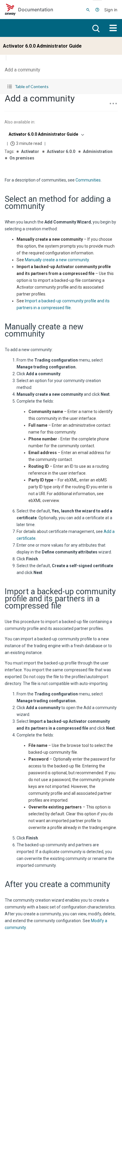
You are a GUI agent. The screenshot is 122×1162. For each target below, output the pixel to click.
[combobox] (45, 134)
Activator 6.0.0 (61, 151)
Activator (30, 151)
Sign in (110, 9)
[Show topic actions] (113, 104)
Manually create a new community (57, 259)
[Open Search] (88, 9)
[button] (61, 86)
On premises (21, 158)
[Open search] (95, 28)
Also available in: (19, 122)
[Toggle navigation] (113, 28)
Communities (88, 180)
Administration (98, 151)
